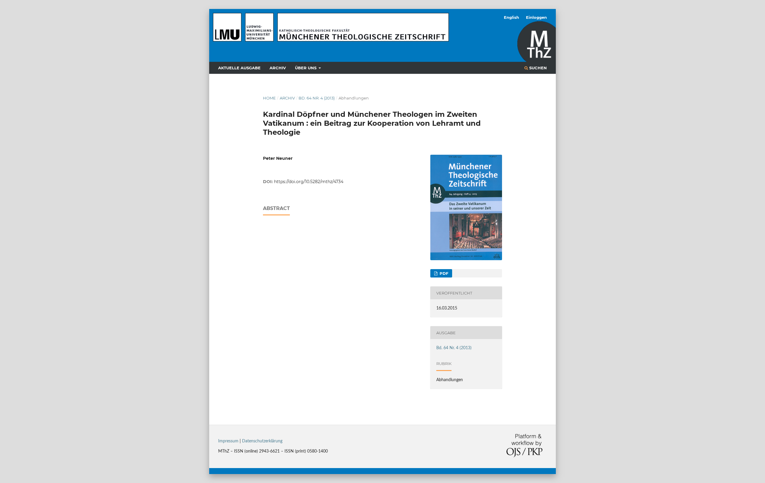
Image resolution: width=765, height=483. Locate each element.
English (511, 17)
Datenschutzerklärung (262, 441)
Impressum (228, 441)
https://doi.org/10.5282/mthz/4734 (308, 181)
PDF (443, 273)
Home (269, 98)
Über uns (306, 67)
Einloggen (536, 17)
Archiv (278, 67)
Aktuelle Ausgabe (239, 67)
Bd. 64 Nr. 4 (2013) (317, 98)
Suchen (537, 67)
